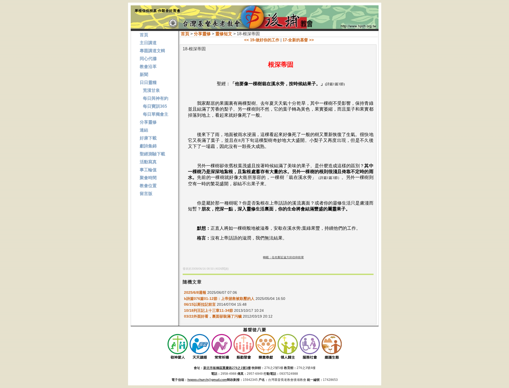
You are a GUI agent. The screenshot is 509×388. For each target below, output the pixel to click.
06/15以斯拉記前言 (200, 304)
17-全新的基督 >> (298, 40)
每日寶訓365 (153, 106)
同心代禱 (148, 58)
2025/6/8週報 (195, 292)
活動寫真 (148, 162)
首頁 (185, 33)
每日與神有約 (154, 98)
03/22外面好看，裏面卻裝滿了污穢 (213, 316)
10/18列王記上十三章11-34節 (208, 310)
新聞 (144, 74)
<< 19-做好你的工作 (261, 40)
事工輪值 (148, 170)
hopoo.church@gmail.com (207, 380)
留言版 (146, 193)
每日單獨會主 (154, 114)
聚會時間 (148, 177)
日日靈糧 (148, 82)
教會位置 (148, 185)
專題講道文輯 (152, 50)
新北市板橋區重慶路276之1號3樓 (227, 368)
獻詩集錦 (148, 146)
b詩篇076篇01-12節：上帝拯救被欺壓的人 (219, 298)
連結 (144, 130)
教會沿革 (148, 66)
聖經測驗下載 (152, 154)
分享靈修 (202, 33)
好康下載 (148, 138)
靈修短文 (223, 33)
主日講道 (148, 42)
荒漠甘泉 (150, 90)
